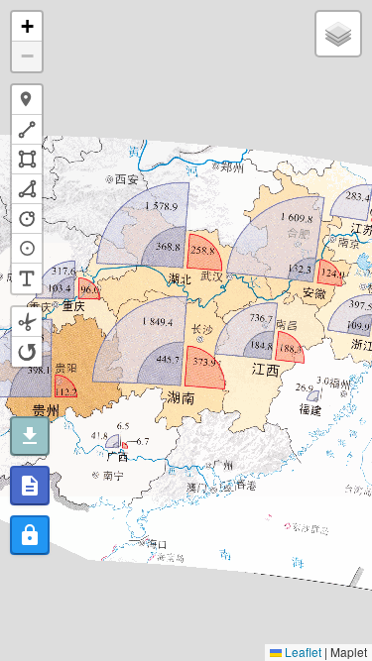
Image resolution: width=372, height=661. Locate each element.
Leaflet (301, 651)
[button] (27, 27)
